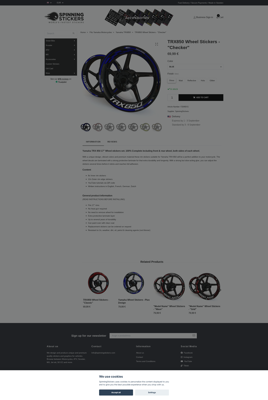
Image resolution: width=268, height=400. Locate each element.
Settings (152, 392)
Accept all (116, 392)
